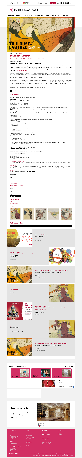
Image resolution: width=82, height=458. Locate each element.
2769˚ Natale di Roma (41, 235)
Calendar (64, 15)
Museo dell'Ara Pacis (26, 10)
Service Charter (13, 437)
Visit (71, 15)
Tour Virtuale (56, 376)
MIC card (28, 436)
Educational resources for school (49, 439)
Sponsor (60, 434)
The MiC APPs (15, 376)
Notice (59, 433)
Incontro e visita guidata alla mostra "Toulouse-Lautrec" (52, 270)
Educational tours (30, 437)
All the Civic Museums (43, 3)
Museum (11, 15)
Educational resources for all (48, 441)
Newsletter (12, 438)
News (59, 431)
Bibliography (13, 449)
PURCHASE (53, 3)
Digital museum (27, 15)
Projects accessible (46, 443)
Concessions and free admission (17, 161)
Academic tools (15, 446)
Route (18, 15)
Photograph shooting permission (17, 450)
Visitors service (29, 435)
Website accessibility (65, 455)
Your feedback (29, 442)
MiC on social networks (35, 376)
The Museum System (14, 436)
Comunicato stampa (15, 201)
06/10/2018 (66, 385)
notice (47, 109)
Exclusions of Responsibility (52, 455)
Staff (11, 435)
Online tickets (13, 165)
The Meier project (13, 443)
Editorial (12, 432)
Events (47, 15)
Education (55, 15)
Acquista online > (15, 196)
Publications (12, 448)
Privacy (45, 455)
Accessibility (28, 441)
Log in (58, 3)
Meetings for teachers (46, 442)
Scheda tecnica (14, 203)
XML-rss (71, 455)
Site (11, 441)
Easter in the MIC (15, 252)
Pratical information (30, 432)
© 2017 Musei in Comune (37, 455)
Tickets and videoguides (31, 434)
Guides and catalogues (31, 439)
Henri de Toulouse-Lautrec (16, 185)
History (11, 434)
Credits (59, 455)
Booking (12, 170)
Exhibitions (39, 15)
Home (11, 53)
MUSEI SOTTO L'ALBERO (42, 306)
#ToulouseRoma (22, 70)
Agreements (13, 172)
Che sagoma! (14, 289)
